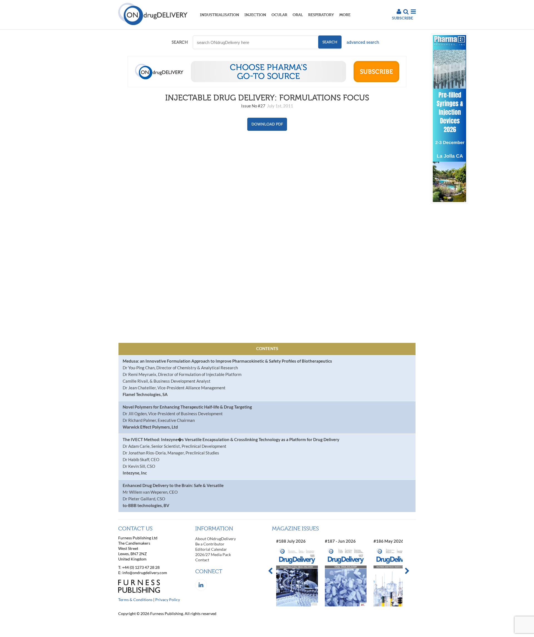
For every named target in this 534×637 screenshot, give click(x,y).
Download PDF (267, 124)
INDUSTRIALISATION (219, 14)
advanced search (363, 42)
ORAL (298, 14)
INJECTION (255, 14)
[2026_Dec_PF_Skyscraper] (449, 202)
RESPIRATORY (321, 14)
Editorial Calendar (211, 549)
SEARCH (180, 42)
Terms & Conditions (135, 599)
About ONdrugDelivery (215, 538)
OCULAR (279, 14)
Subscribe (402, 18)
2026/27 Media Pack (213, 554)
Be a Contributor (209, 544)
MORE (344, 14)
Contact (202, 559)
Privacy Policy (167, 599)
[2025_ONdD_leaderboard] (267, 85)
